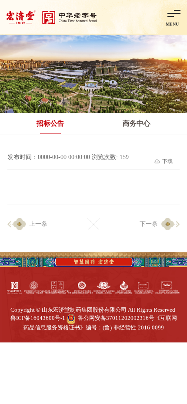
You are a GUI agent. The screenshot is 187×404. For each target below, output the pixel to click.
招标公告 (50, 123)
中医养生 (100, 365)
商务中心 (136, 123)
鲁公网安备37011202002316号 (116, 318)
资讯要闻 (19, 365)
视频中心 (60, 365)
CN (130, 17)
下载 (167, 161)
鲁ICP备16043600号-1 (37, 318)
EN (147, 17)
